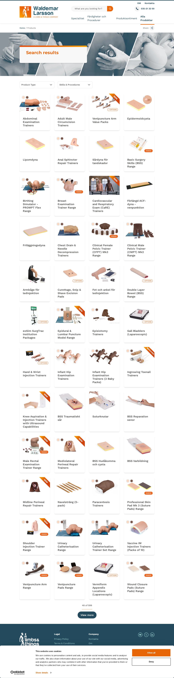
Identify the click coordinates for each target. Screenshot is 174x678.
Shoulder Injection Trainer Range (34, 547)
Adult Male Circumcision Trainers (66, 122)
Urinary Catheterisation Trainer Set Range (104, 547)
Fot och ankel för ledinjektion (103, 291)
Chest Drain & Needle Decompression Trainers (68, 250)
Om (90, 643)
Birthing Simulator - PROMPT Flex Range (32, 206)
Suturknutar (100, 416)
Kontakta (149, 3)
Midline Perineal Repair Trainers (33, 503)
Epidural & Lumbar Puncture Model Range (69, 334)
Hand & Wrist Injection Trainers (34, 373)
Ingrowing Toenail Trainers (139, 373)
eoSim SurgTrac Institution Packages (33, 334)
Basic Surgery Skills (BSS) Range (136, 163)
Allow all (151, 653)
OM (139, 3)
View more (87, 615)
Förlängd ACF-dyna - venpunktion (136, 204)
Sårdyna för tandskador (100, 161)
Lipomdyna (30, 159)
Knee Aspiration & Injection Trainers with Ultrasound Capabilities (35, 421)
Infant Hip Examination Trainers (66, 375)
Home (22, 28)
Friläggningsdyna (34, 245)
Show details (42, 672)
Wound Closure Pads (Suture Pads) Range (137, 588)
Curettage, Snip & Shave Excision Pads (69, 293)
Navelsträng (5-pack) (68, 503)
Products (31, 28)
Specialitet (77, 18)
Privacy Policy (61, 639)
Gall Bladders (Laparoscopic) (137, 332)
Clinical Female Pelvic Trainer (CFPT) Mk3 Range (102, 250)
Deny (151, 661)
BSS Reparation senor (137, 418)
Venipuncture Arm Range (35, 586)
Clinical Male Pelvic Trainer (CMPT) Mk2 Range (136, 250)
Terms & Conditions (64, 643)
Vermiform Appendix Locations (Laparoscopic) (102, 589)
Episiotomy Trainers (100, 332)
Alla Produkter (146, 18)
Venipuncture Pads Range (66, 586)
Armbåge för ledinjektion (31, 291)
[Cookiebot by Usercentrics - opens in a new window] (17, 673)
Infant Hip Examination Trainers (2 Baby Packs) (103, 377)
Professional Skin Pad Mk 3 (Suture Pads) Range (138, 505)
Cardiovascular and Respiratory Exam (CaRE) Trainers (103, 206)
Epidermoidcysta (138, 118)
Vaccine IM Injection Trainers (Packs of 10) (139, 547)
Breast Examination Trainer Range (67, 204)
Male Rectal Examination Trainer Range (32, 464)
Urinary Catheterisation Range (68, 547)
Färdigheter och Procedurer (96, 18)
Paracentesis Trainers (101, 503)
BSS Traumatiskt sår (69, 418)
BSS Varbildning (137, 461)
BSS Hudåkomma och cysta (103, 462)
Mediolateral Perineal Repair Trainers (68, 464)
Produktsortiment (126, 18)
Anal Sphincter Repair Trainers (68, 161)
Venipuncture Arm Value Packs (104, 120)
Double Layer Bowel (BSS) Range (136, 293)
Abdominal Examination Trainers (31, 122)
